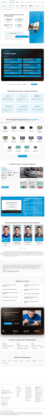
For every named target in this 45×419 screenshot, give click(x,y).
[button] (20, 248)
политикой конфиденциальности (17, 38)
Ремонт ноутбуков (28, 389)
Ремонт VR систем (28, 392)
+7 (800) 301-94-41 (12, 3)
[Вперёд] (43, 6)
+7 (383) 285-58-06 (12, 1)
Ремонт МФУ (27, 399)
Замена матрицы (7, 64)
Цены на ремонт (19, 391)
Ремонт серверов (28, 388)
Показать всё (22, 76)
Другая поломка (34, 84)
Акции (18, 392)
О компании (19, 389)
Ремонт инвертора (26, 64)
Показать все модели (22, 156)
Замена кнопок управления (28, 70)
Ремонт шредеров (28, 400)
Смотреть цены (16, 323)
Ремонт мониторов (28, 395)
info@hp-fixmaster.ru (35, 348)
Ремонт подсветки (7, 70)
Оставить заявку (8, 323)
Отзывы (18, 395)
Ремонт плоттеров (28, 396)
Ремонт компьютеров (28, 391)
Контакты (18, 396)
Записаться (12, 67)
